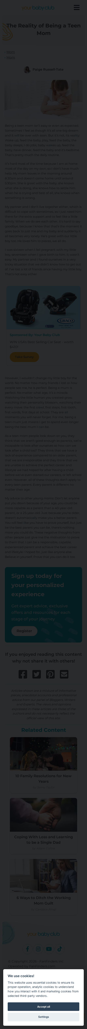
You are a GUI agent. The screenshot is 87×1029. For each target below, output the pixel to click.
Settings (43, 1016)
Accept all (43, 1006)
